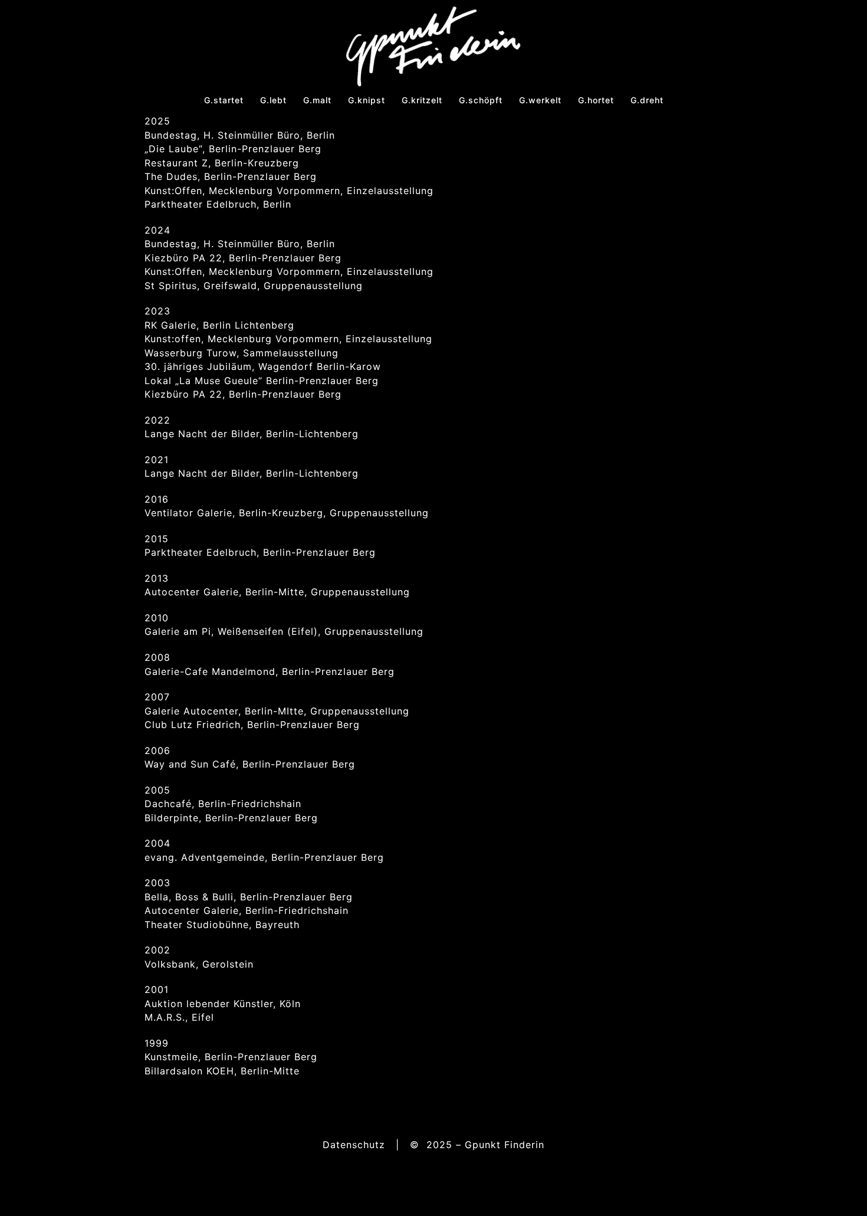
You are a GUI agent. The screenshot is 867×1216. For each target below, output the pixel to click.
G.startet (224, 100)
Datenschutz (354, 1145)
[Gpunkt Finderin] (433, 45)
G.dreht (647, 100)
